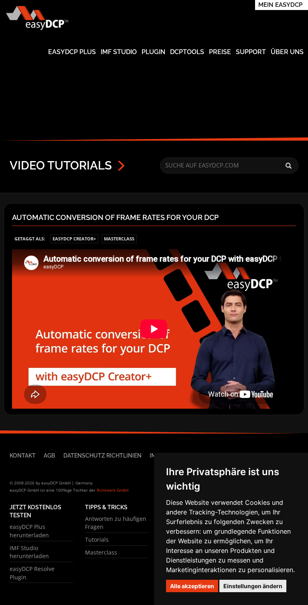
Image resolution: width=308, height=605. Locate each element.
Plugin (153, 52)
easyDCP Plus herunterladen (29, 531)
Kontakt (23, 455)
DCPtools (187, 52)
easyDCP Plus (72, 52)
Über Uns (287, 52)
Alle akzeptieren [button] (192, 586)
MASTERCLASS (119, 239)
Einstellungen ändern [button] (252, 586)
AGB (49, 455)
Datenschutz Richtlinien (102, 455)
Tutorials (97, 539)
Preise (220, 52)
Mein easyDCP (280, 4)
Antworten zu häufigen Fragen (115, 523)
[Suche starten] (288, 166)
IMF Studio (119, 52)
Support (251, 52)
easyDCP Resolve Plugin (32, 573)
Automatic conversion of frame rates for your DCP (115, 218)
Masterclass (101, 552)
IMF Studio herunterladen (29, 552)
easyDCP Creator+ (74, 239)
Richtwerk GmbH (112, 490)
